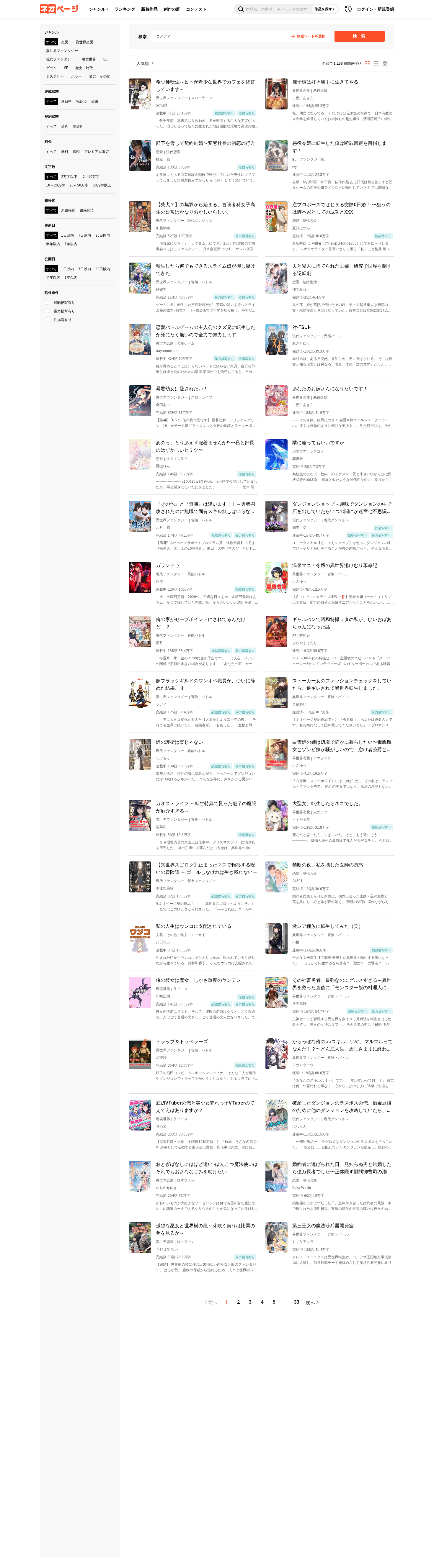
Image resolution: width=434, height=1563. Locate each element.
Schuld (161, 104)
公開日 (50, 258)
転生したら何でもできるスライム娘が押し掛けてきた (205, 269)
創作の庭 (172, 9)
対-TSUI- (301, 326)
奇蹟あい (163, 404)
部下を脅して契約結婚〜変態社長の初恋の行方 (205, 142)
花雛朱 (297, 458)
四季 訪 (299, 527)
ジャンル (97, 9)
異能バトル (333, 335)
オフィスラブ (176, 458)
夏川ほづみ (301, 227)
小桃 (295, 941)
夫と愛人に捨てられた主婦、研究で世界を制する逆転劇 (341, 269)
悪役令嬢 (320, 90)
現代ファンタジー (170, 220)
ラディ (161, 703)
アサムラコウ (303, 1064)
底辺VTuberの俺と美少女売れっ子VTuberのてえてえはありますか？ (205, 1106)
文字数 (50, 166)
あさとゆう (301, 342)
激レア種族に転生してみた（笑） (327, 925)
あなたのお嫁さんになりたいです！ (330, 388)
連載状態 (52, 91)
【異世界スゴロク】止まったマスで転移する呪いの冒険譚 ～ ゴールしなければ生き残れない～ (206, 868)
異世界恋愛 (301, 90)
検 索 (360, 36)
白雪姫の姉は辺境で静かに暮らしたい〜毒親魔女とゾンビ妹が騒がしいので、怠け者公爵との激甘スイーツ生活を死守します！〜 (341, 745)
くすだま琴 (301, 819)
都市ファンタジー (201, 880)
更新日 (50, 224)
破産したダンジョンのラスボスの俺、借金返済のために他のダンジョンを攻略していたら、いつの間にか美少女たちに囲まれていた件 (341, 1106)
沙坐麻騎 (299, 1003)
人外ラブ (320, 811)
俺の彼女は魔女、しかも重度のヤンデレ (198, 979)
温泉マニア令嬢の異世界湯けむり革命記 (334, 564)
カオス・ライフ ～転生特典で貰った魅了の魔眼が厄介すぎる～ (206, 806)
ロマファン (322, 757)
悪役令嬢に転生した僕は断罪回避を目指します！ (339, 146)
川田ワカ (163, 941)
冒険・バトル (201, 281)
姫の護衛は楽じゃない (179, 741)
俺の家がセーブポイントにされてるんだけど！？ (201, 622)
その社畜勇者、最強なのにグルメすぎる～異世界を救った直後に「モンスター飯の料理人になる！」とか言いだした (341, 983)
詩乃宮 (161, 1125)
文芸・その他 (166, 934)
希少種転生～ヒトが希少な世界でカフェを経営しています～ (205, 85)
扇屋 (159, 581)
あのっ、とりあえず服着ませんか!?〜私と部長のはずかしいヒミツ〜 (205, 446)
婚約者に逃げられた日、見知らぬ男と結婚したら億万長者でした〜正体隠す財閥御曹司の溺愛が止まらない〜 (341, 1167)
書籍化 (50, 199)
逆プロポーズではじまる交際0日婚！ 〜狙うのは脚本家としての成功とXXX (341, 208)
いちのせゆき (166, 1187)
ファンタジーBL (312, 158)
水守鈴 (161, 1057)
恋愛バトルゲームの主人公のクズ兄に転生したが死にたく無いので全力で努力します (205, 330)
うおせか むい (167, 1248)
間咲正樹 (163, 995)
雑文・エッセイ (192, 934)
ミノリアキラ (303, 1241)
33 (296, 1302)
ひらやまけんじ (304, 642)
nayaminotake (167, 350)
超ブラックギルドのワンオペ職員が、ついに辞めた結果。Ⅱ (205, 684)
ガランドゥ (168, 564)
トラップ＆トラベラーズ (182, 1041)
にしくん (299, 1125)
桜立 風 (163, 158)
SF (294, 635)
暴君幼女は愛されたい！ (182, 388)
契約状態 (52, 116)
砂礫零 (161, 288)
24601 (297, 880)
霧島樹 (161, 826)
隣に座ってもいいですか (318, 442)
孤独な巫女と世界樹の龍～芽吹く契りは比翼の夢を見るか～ (205, 1229)
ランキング (125, 9)
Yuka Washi (301, 1187)
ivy (294, 166)
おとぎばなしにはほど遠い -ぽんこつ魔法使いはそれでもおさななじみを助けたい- (207, 1167)
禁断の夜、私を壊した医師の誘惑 (327, 864)
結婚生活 (310, 281)
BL (294, 159)
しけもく (163, 757)
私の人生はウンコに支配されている (193, 925)
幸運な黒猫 (165, 887)
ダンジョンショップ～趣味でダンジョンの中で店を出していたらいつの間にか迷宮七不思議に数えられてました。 (341, 507)
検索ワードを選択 (311, 36)
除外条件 (52, 292)
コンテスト (196, 9)
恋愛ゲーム (186, 342)
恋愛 (159, 151)
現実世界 (299, 450)
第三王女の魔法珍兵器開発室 (323, 1225)
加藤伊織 (163, 227)
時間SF (304, 635)
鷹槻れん (163, 465)
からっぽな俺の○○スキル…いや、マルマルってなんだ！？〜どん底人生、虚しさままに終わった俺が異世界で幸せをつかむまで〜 (342, 1045)
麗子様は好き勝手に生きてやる (325, 81)
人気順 (142, 63)
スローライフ (201, 97)
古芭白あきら (303, 97)
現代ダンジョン (199, 220)
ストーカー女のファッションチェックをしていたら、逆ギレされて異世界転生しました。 (341, 684)
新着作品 (149, 9)
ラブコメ (317, 450)
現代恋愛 (173, 151)
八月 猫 (163, 527)
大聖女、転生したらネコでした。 (327, 803)
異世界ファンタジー (172, 97)
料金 (48, 141)
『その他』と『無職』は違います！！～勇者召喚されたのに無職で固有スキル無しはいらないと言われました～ (205, 507)
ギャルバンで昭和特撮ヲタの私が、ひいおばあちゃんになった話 (341, 622)
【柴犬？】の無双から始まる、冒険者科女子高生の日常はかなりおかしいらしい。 (205, 208)
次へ (310, 1302)
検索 (142, 36)
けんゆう (299, 581)
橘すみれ (299, 288)
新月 (159, 642)
